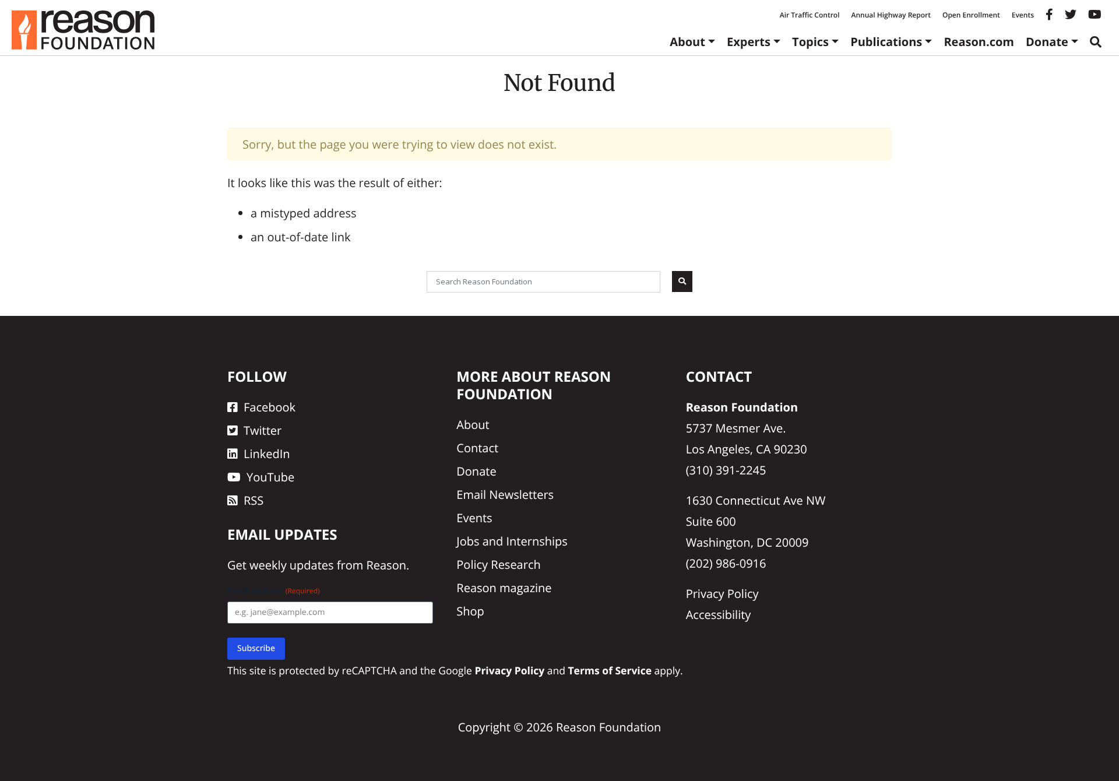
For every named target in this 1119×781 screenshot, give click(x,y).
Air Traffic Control (810, 15)
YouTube (270, 477)
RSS (253, 500)
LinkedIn (267, 454)
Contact (477, 448)
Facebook (269, 407)
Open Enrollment (971, 15)
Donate (1047, 42)
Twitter (262, 430)
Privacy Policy (722, 593)
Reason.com (979, 42)
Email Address (273, 590)
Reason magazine (503, 588)
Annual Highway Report (890, 15)
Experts (748, 42)
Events (1023, 15)
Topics (810, 42)
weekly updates (291, 565)
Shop (470, 611)
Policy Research (498, 564)
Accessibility (718, 614)
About (687, 42)
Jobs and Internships (511, 541)
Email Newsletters (505, 494)
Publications (886, 42)
